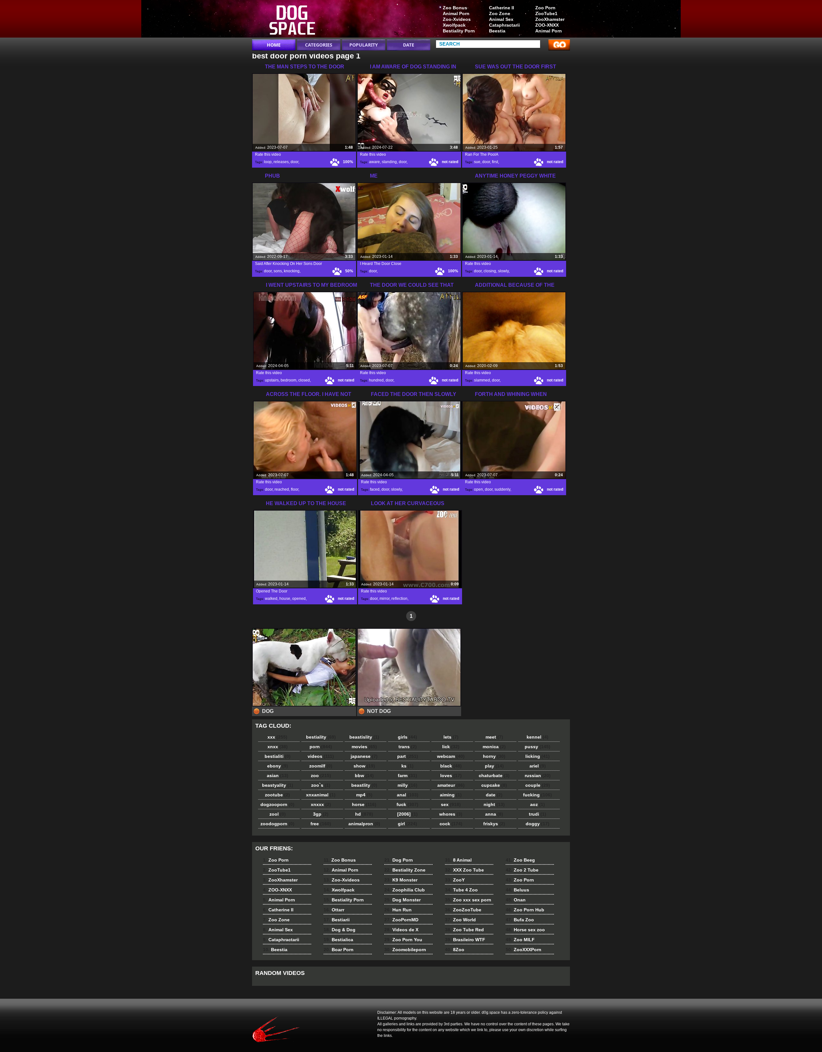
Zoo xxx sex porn (468, 899)
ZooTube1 (546, 13)
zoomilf (320, 765)
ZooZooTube (463, 909)
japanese (364, 756)
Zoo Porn (545, 7)
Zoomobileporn (405, 949)
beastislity (364, 737)
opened (299, 598)
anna (494, 814)
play (494, 765)
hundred (376, 380)
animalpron (364, 823)
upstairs (272, 380)
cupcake (494, 785)
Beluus (517, 889)
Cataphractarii (504, 25)
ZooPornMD (401, 919)
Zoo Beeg (520, 860)
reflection (399, 598)
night (494, 804)
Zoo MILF (520, 939)
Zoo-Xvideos (457, 19)
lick (450, 746)
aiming (451, 794)
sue (477, 162)
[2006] (407, 814)
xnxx (277, 746)
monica (494, 746)
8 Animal (458, 860)
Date (408, 45)
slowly (503, 271)
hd (364, 814)
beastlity (364, 785)
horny (494, 756)
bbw (364, 775)
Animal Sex (501, 19)
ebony (277, 765)
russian (538, 775)
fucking (537, 794)
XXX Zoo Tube (464, 869)
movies (364, 746)
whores (450, 814)
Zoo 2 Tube (522, 869)
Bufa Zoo (520, 919)
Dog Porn (398, 860)
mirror (384, 598)
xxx (277, 737)
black (451, 765)
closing (490, 271)
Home (274, 45)
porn (321, 746)
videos (321, 756)
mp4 (364, 794)
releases (281, 162)
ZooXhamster (549, 19)
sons (278, 271)
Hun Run (398, 909)
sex (451, 804)
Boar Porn (339, 949)
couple (537, 785)
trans (407, 746)
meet (494, 737)
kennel (537, 737)
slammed (482, 380)
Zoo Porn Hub (525, 909)
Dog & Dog (339, 929)
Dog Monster (402, 899)
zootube (277, 794)
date (494, 794)
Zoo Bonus (455, 7)
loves (451, 775)
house (284, 598)
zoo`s (320, 785)
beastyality (277, 785)
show (364, 765)
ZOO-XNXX (547, 25)
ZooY (455, 879)
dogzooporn (277, 804)
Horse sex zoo (525, 929)
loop (268, 162)
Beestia (497, 30)
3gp (320, 814)
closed (304, 380)
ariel (537, 765)
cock (451, 823)
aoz (537, 804)
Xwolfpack (454, 25)
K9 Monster (400, 879)
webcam (451, 756)
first (495, 162)
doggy (537, 823)
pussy (537, 746)
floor (294, 489)
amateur (451, 785)
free (320, 823)
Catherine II (501, 7)
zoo (321, 775)
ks (407, 765)
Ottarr (334, 909)
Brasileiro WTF (465, 939)
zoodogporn (277, 823)
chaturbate (494, 775)
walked (271, 598)
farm (407, 775)
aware (374, 162)
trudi (537, 814)
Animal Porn (548, 30)
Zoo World (460, 919)
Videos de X (401, 929)
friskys (494, 823)
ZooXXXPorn (523, 949)
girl (407, 823)
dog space (293, 20)
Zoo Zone (499, 13)
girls (407, 737)
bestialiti (278, 756)
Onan (516, 899)
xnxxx (321, 804)
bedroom (288, 380)
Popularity (363, 45)
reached (282, 489)
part (407, 756)
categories (318, 45)
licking (537, 756)
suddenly (502, 489)
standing (389, 162)
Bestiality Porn (459, 30)
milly (407, 785)
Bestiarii (337, 919)
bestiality (321, 737)
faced (375, 489)
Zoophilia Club (404, 889)
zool (277, 814)
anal (407, 794)
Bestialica (338, 939)
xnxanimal (321, 794)
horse (364, 804)
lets (451, 737)
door (294, 162)
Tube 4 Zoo (461, 889)
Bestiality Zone (404, 869)
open (478, 489)
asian (277, 775)
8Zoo (454, 949)
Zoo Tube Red (464, 929)
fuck (407, 804)
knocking (292, 271)
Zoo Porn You (403, 939)
